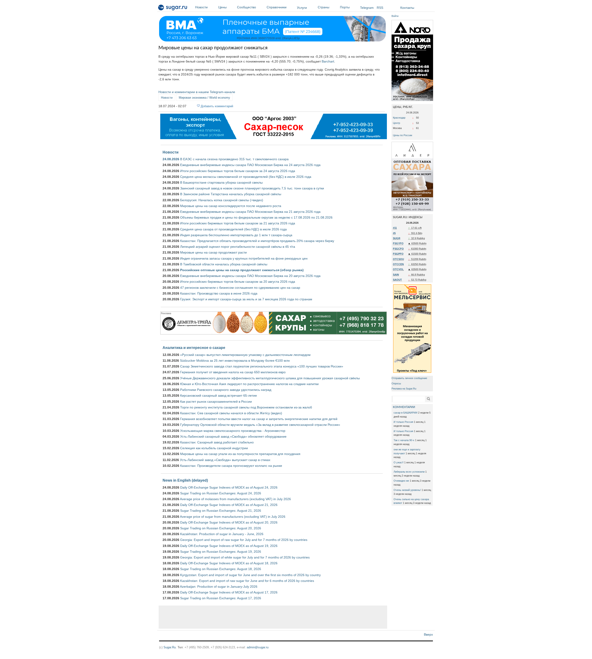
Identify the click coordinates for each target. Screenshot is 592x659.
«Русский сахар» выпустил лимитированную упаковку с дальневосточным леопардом (245, 355)
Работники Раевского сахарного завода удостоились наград (225, 390)
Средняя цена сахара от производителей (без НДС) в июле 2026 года (233, 229)
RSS (380, 7)
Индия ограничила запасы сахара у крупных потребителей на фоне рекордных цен (244, 258)
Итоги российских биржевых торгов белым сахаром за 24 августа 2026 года (237, 171)
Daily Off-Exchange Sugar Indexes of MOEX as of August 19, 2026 (229, 546)
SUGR (396, 238)
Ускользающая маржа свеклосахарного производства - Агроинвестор (232, 431)
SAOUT (397, 279)
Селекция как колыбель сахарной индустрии (214, 448)
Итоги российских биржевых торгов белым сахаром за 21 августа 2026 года (237, 223)
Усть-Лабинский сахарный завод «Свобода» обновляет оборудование (233, 436)
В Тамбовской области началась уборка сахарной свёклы (223, 264)
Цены (222, 7)
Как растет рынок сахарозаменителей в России (216, 401)
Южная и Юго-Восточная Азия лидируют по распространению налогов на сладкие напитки (249, 384)
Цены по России (402, 135)
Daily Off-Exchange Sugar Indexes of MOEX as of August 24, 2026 (229, 487)
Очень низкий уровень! (407, 490)
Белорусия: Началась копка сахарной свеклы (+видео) (221, 200)
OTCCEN (398, 264)
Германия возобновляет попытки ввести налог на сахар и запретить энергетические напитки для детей (258, 419)
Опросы (396, 383)
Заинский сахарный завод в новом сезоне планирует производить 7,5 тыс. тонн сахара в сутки (252, 188)
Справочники (277, 7)
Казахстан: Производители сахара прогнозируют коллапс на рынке (231, 466)
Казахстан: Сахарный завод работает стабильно (217, 442)
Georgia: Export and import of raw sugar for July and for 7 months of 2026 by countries (243, 540)
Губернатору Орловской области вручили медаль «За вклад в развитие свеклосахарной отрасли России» (260, 425)
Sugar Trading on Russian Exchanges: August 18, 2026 (220, 569)
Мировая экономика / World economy (204, 97)
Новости (201, 7)
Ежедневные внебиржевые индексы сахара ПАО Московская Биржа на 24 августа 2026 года (250, 165)
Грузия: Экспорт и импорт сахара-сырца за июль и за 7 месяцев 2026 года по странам (246, 299)
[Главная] (172, 8)
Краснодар (399, 117)
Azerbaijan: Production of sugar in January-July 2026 (218, 586)
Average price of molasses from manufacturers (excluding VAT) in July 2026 (235, 499)
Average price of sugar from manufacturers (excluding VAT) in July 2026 (232, 516)
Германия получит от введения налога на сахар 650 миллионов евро (233, 372)
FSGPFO (398, 253)
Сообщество (246, 7)
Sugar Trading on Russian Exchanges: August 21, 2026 (220, 510)
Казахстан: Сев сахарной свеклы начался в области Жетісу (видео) (231, 413)
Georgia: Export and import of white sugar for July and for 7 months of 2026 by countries (245, 557)
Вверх (428, 634)
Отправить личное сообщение (409, 378)
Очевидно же (401, 480)
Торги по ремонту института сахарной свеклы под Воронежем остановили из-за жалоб (246, 407)
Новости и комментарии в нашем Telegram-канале (196, 92)
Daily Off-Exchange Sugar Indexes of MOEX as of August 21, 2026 (229, 505)
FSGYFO (398, 243)
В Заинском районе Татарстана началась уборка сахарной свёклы (230, 194)
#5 (394, 233)
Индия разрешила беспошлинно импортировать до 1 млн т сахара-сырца (236, 235)
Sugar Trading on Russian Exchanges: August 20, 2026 (220, 528)
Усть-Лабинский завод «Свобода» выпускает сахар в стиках (225, 460)
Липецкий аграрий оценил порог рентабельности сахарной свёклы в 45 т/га (237, 246)
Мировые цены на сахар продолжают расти (213, 252)
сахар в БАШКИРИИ (405, 412)
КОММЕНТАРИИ (404, 407)
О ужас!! (399, 462)
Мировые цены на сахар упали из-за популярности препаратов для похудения (240, 454)
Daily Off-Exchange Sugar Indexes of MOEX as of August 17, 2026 (229, 592)
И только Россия (403, 422)
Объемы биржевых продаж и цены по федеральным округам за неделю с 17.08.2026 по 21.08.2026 (256, 217)
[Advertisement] (273, 617)
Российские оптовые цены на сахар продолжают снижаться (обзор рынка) (242, 270)
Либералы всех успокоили (409, 471)
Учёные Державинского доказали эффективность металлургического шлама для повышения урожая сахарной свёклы (270, 378)
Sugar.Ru (169, 647)
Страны (323, 7)
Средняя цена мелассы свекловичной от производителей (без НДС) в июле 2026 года (245, 177)
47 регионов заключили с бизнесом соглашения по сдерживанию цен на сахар (240, 287)
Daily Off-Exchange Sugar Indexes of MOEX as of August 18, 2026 (229, 563)
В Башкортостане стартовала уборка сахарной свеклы (221, 182)
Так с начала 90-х (404, 440)
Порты (345, 7)
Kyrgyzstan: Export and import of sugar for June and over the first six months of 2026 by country (250, 575)
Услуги (302, 7)
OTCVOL (398, 269)
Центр (396, 123)
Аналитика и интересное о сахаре (194, 347)
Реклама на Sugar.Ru (404, 388)
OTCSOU (398, 259)
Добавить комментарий (217, 106)
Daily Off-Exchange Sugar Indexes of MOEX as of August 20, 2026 (229, 522)
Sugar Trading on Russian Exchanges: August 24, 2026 (220, 493)
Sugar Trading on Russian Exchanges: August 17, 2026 (220, 598)
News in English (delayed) (185, 480)
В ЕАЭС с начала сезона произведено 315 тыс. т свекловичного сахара (234, 159)
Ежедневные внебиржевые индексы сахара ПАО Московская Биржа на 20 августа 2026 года (250, 276)
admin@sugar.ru (257, 647)
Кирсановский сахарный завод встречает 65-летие (218, 395)
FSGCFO (398, 248)
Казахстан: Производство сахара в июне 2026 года (218, 293)
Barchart (328, 61)
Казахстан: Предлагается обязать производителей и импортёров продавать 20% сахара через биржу (257, 241)
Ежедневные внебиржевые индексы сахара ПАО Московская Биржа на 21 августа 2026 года (250, 211)
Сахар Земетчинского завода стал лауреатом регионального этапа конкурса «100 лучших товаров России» (261, 366)
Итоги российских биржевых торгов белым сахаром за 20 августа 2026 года (237, 281)
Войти (395, 16)
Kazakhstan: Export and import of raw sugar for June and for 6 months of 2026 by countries (247, 581)
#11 (395, 227)
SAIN (396, 274)
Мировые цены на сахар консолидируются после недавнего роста (230, 206)
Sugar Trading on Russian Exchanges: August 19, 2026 (220, 551)
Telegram (367, 7)
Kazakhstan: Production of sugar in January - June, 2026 (221, 534)
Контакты (407, 7)
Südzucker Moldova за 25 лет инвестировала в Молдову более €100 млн (235, 360)
